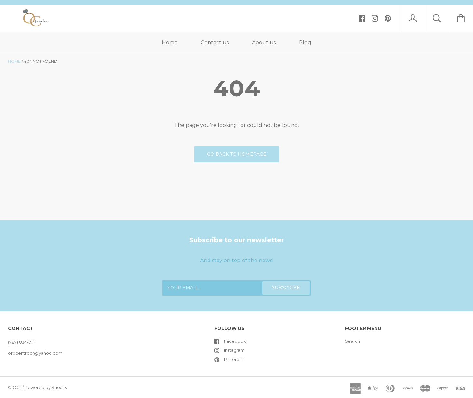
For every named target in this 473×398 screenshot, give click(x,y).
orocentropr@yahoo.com (35, 353)
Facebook (235, 341)
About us (264, 43)
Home (170, 43)
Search (352, 341)
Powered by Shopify (46, 387)
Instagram (234, 350)
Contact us (215, 43)
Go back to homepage (236, 154)
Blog (305, 43)
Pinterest (233, 359)
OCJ (17, 387)
